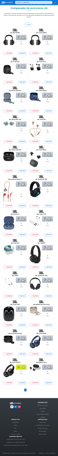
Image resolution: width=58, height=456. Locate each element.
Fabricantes (42, 422)
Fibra (15, 425)
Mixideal (53, 453)
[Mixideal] (15, 403)
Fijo (15, 428)
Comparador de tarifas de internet (15, 442)
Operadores (15, 422)
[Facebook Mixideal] (15, 406)
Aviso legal (43, 408)
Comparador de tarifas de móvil (15, 439)
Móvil (15, 431)
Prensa (42, 411)
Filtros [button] (29, 24)
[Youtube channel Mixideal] (19, 406)
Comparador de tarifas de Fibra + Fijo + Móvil (15, 445)
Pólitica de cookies (43, 405)
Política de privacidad (43, 414)
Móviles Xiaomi (43, 434)
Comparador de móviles (42, 425)
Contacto (42, 417)
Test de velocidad (15, 434)
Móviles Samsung (42, 428)
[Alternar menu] (55, 2)
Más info (23, 53)
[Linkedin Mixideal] (11, 406)
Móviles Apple (42, 431)
